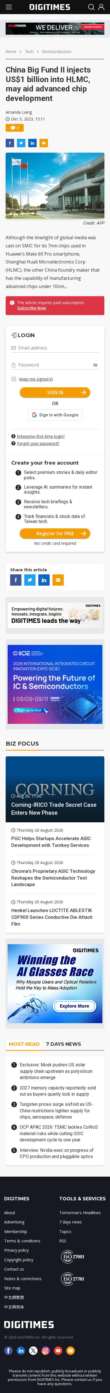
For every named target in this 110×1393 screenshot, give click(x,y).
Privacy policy (16, 1250)
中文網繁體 (14, 1297)
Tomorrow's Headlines (80, 1212)
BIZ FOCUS (22, 743)
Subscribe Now (31, 308)
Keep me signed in (36, 379)
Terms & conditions (22, 1240)
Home (11, 51)
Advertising (14, 1222)
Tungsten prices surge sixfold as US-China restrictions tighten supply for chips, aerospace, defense (56, 1111)
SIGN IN (55, 392)
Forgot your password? (38, 443)
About (9, 1212)
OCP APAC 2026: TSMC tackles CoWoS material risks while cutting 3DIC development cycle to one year (59, 1133)
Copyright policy (18, 1259)
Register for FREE (55, 533)
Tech (29, 51)
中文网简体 (14, 1306)
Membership (15, 1231)
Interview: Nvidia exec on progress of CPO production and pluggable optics (57, 1153)
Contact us (14, 1269)
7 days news (70, 1222)
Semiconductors (56, 51)
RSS (62, 1240)
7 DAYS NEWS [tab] (63, 1044)
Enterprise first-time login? (41, 436)
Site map (12, 1288)
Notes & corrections (22, 1278)
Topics (65, 1231)
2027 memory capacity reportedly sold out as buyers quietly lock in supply (58, 1091)
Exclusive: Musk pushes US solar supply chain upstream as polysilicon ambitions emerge (56, 1071)
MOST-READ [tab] (24, 1044)
